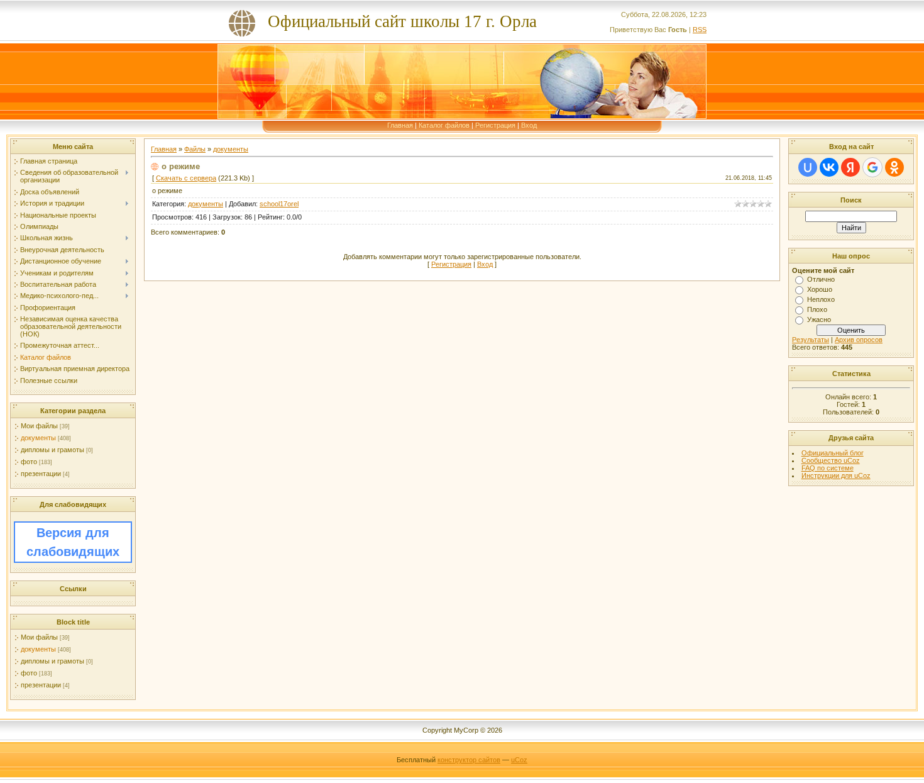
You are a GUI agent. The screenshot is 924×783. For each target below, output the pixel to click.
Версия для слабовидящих (72, 542)
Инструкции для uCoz (836, 475)
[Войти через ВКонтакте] (829, 167)
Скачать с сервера (186, 178)
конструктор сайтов (468, 760)
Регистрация (495, 125)
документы (38, 437)
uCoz (519, 760)
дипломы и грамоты (52, 449)
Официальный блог (832, 453)
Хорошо (819, 289)
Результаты (810, 339)
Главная (400, 125)
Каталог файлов (444, 125)
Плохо (817, 309)
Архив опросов (859, 339)
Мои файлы (39, 426)
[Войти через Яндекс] (850, 167)
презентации (41, 473)
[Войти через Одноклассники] (894, 167)
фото (29, 461)
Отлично (821, 279)
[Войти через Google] (872, 167)
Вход (529, 125)
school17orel (279, 204)
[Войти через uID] (807, 167)
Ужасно (819, 319)
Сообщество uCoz (830, 460)
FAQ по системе (827, 468)
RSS (700, 29)
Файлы (195, 149)
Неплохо (821, 299)
